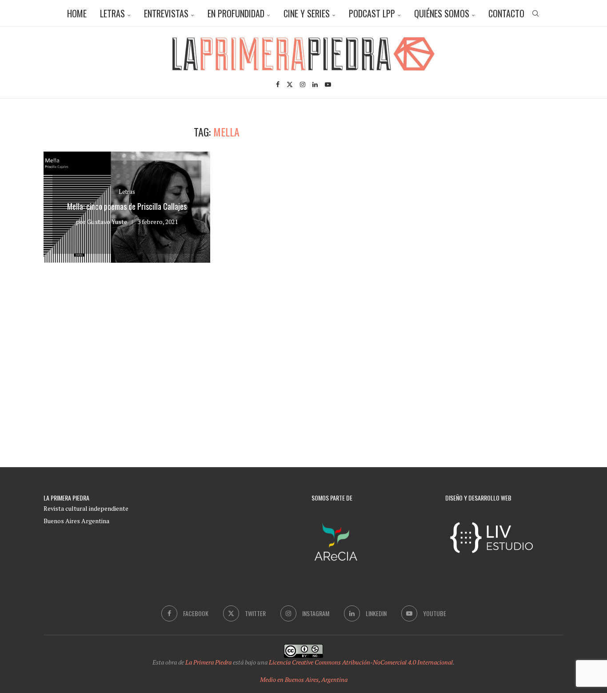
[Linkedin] (315, 84)
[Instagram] (302, 84)
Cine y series (307, 13)
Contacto (506, 13)
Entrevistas (166, 13)
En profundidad (236, 13)
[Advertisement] (488, 187)
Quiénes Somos (441, 13)
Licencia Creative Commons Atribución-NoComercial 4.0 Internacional (361, 662)
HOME (77, 13)
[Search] (535, 13)
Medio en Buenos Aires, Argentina (303, 679)
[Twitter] (290, 84)
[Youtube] (328, 84)
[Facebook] (278, 84)
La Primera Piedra (208, 662)
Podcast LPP (372, 13)
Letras (112, 13)
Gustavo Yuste (107, 221)
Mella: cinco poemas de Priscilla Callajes (127, 206)
